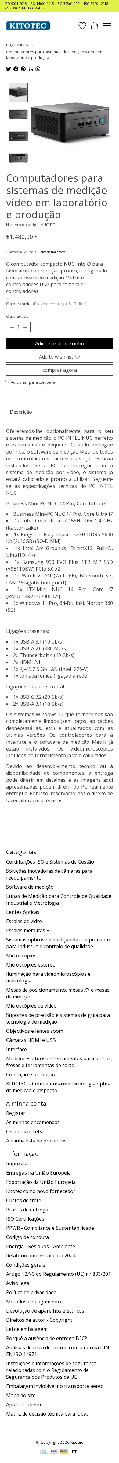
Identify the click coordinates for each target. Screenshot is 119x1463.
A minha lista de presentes (36, 1140)
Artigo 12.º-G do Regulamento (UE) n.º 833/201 (58, 1274)
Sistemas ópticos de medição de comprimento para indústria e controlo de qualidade (58, 943)
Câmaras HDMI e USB (31, 1040)
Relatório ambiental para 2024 (40, 1255)
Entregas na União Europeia (38, 1172)
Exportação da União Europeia (41, 1182)
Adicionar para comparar (34, 382)
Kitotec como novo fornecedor (40, 1191)
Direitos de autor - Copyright (39, 1320)
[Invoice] (44, 1452)
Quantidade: (18, 316)
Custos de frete (23, 1200)
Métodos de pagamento (33, 1301)
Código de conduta (27, 1237)
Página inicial (18, 45)
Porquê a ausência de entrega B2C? (46, 1338)
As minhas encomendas (33, 1122)
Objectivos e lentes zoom (34, 1031)
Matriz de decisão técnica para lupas (47, 1413)
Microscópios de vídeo (31, 1005)
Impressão (18, 1163)
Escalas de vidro (24, 921)
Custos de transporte (51, 252)
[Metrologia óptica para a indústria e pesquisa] (28, 25)
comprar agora (59, 370)
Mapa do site (21, 1395)
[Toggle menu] (107, 26)
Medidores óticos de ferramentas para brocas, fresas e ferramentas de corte (59, 1062)
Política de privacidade (31, 1292)
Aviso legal (18, 1283)
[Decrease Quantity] (12, 327)
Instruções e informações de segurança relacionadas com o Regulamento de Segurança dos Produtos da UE (51, 1370)
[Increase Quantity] (25, 327)
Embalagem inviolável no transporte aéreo (55, 1386)
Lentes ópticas (22, 912)
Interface (16, 1049)
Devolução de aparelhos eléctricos (45, 1310)
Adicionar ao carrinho (59, 343)
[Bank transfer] (54, 1452)
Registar (15, 1113)
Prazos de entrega (27, 1209)
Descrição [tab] (21, 411)
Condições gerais (25, 1264)
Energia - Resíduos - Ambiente (40, 1246)
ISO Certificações (25, 1218)
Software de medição (30, 887)
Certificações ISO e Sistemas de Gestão (50, 861)
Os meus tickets (24, 1131)
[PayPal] (64, 1452)
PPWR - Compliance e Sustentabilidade (50, 1228)
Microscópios (21, 955)
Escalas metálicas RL (29, 930)
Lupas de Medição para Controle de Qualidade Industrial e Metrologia (58, 899)
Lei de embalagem (27, 1329)
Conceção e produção (30, 1074)
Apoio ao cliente (24, 1404)
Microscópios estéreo (31, 964)
